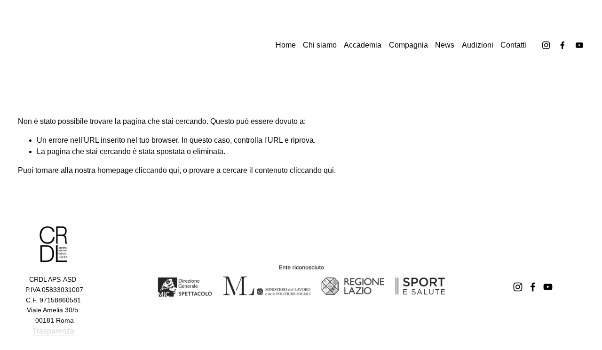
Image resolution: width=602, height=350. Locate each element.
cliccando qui (157, 170)
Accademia (362, 45)
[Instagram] (546, 45)
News (444, 45)
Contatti (513, 45)
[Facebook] (562, 45)
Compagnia (408, 45)
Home (286, 45)
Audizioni (477, 45)
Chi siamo (320, 45)
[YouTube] (579, 45)
